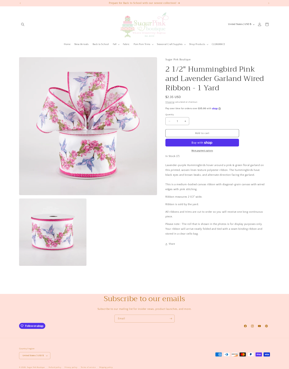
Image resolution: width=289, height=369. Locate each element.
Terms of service (88, 367)
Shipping (169, 102)
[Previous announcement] (20, 3)
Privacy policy (71, 367)
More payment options (202, 151)
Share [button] (172, 244)
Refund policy (55, 367)
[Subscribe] (170, 319)
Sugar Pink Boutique (36, 367)
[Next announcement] (268, 3)
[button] (22, 24)
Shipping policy (106, 367)
